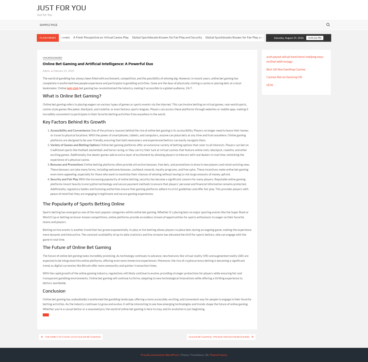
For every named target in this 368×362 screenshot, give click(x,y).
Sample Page (49, 24)
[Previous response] (46, 314)
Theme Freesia (218, 354)
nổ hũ (269, 85)
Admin (46, 70)
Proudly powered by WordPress (160, 354)
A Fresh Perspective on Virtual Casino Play (91, 37)
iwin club (73, 88)
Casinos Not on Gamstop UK (284, 77)
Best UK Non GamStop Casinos (286, 69)
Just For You (61, 7)
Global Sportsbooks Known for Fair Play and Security (157, 37)
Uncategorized (52, 57)
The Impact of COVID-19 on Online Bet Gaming (73, 336)
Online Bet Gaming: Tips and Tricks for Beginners (219, 336)
